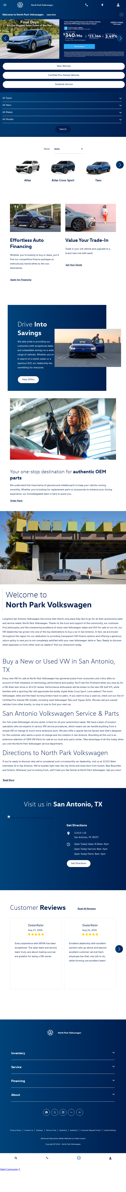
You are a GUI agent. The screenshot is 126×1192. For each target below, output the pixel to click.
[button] (5, 38)
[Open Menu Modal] (5, 5)
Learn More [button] (51, 14)
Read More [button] (8, 780)
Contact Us (28, 1130)
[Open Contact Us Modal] (47, 1158)
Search (63, 129)
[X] (54, 1112)
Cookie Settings (110, 1130)
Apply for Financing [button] (20, 279)
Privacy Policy (15, 1130)
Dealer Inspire (80, 1138)
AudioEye (63, 1130)
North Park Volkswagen (71, 1144)
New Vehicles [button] (64, 65)
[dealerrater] (79, 1112)
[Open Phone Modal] (87, 5)
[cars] (71, 1112)
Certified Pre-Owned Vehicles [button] (63, 75)
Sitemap (39, 1130)
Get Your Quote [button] (74, 264)
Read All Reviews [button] (87, 908)
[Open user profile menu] (110, 1158)
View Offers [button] (28, 379)
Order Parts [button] (16, 500)
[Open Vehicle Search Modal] (16, 1158)
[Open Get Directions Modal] (102, 5)
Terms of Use (51, 1130)
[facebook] (46, 1112)
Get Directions (78, 863)
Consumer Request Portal (90, 1130)
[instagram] (63, 1112)
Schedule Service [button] (64, 84)
